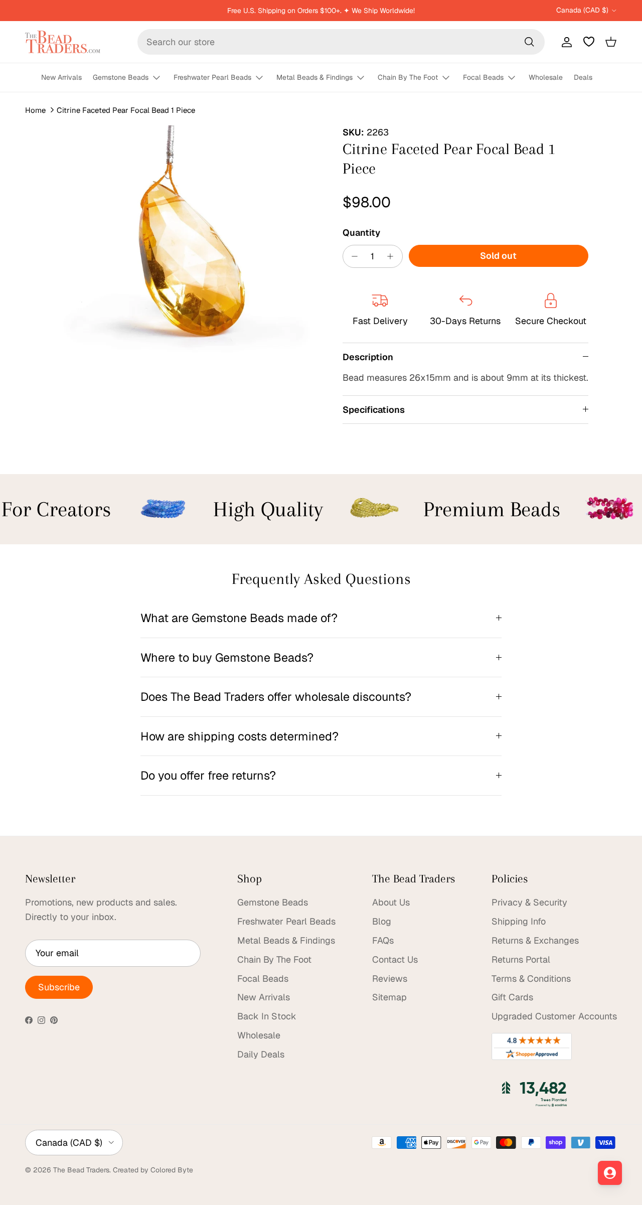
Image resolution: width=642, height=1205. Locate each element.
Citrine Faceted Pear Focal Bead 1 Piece (126, 110)
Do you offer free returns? (208, 775)
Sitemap (389, 997)
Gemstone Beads (120, 77)
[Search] (529, 41)
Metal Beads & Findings (314, 77)
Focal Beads (483, 77)
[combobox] (341, 42)
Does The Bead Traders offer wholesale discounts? (275, 696)
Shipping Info (519, 921)
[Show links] (161, 78)
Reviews (389, 978)
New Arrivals (61, 77)
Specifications (374, 409)
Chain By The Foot (408, 77)
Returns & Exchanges (535, 940)
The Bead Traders (81, 1169)
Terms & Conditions (531, 978)
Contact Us (395, 959)
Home (35, 110)
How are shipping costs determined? (239, 736)
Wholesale (546, 77)
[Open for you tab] (610, 1173)
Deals (583, 77)
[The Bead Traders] (62, 42)
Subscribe (59, 987)
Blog (381, 921)
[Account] (565, 42)
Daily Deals (260, 1054)
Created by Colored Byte (153, 1169)
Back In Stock (266, 1016)
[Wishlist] (589, 42)
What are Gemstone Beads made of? (239, 618)
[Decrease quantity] (352, 256)
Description (368, 357)
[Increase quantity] (393, 256)
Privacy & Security (529, 902)
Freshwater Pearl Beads (212, 77)
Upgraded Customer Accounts (554, 1016)
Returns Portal (521, 959)
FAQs (383, 940)
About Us (391, 902)
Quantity (361, 232)
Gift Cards (512, 997)
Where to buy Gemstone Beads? (226, 657)
